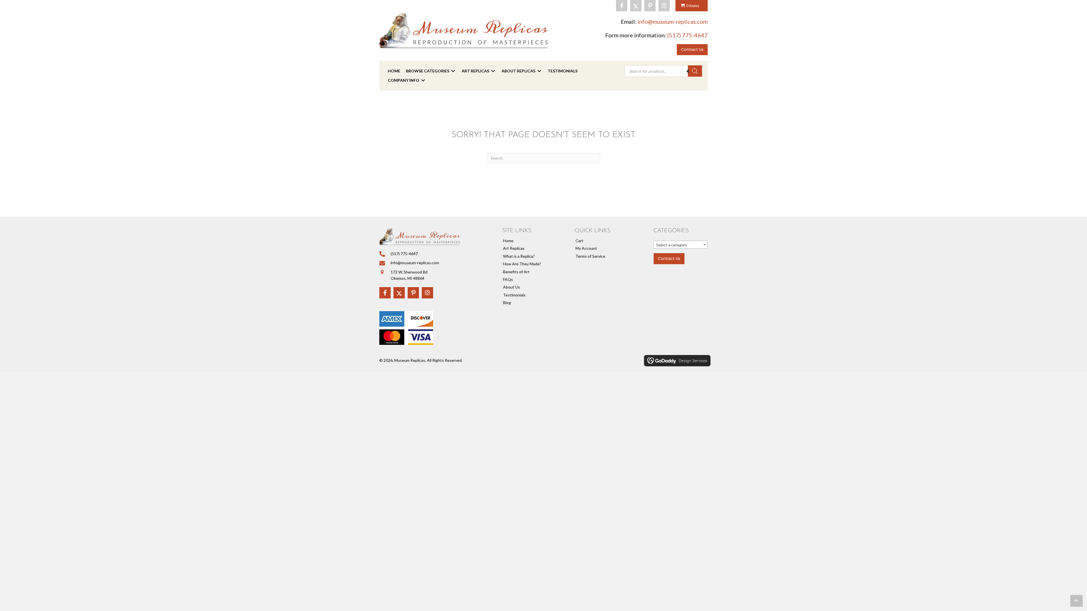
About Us (511, 287)
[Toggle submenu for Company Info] (423, 80)
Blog (507, 302)
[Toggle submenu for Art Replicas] (493, 71)
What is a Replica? (519, 256)
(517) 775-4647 (687, 35)
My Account (586, 248)
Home (508, 240)
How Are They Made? (522, 263)
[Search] (695, 71)
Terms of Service (590, 256)
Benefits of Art (516, 271)
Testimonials (514, 294)
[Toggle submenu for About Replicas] (539, 71)
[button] (621, 5)
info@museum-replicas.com (672, 21)
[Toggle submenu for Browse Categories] (453, 71)
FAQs (508, 279)
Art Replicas (514, 248)
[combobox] (681, 245)
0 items (692, 5)
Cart (579, 240)
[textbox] (680, 245)
